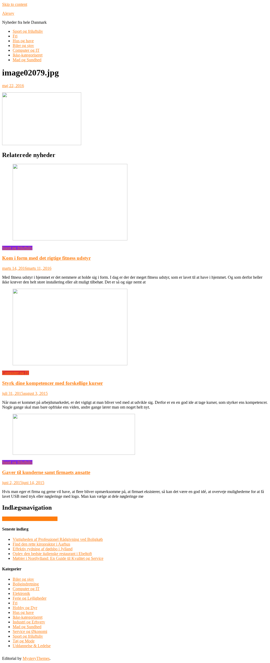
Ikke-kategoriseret (27, 55)
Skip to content (14, 4)
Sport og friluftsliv (28, 31)
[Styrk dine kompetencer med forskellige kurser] (135, 327)
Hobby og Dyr (25, 607)
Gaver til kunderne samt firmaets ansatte (46, 472)
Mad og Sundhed (27, 60)
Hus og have (23, 41)
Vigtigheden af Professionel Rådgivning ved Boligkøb (58, 539)
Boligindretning (26, 584)
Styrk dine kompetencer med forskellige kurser (52, 383)
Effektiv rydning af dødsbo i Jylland (43, 549)
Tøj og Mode (24, 641)
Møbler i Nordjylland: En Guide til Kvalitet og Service (58, 558)
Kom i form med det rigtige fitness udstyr (46, 258)
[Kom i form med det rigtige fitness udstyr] (135, 202)
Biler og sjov (23, 45)
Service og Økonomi (30, 631)
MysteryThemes (36, 658)
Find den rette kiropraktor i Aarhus (41, 544)
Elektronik (21, 593)
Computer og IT (26, 50)
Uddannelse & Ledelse (32, 645)
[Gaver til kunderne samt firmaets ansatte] (135, 435)
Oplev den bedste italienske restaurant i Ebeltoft (52, 553)
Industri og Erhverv (29, 622)
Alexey (8, 13)
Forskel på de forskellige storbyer (29, 519)
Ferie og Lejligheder (29, 598)
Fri (15, 36)
